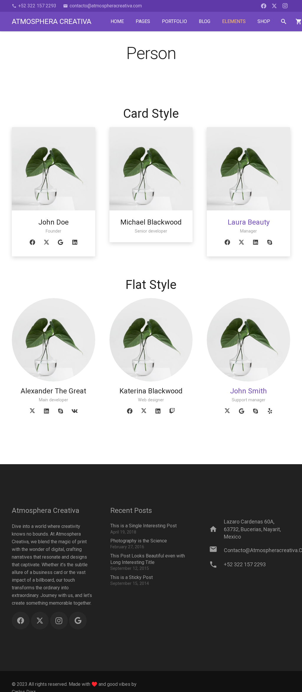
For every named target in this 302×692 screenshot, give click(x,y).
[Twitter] (274, 6)
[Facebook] (263, 6)
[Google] (60, 242)
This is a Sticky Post (131, 577)
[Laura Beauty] (248, 169)
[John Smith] (248, 340)
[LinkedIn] (75, 242)
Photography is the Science (138, 541)
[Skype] (270, 242)
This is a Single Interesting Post (143, 526)
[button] (284, 21)
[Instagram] (285, 6)
